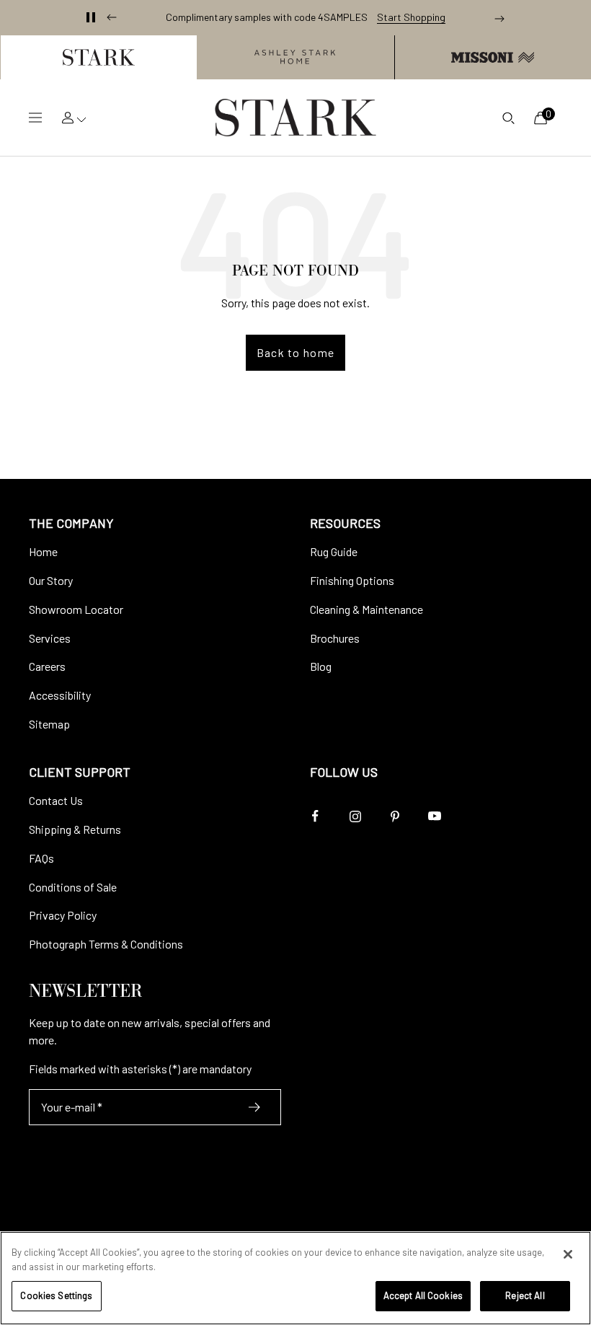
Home (43, 551)
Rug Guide (333, 551)
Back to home (295, 352)
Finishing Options (352, 580)
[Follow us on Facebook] (315, 816)
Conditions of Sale (73, 887)
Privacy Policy (63, 915)
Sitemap (49, 724)
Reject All (524, 1295)
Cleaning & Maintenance (366, 609)
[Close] (568, 1254)
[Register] (255, 1107)
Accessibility (60, 695)
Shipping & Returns (75, 829)
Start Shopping (411, 17)
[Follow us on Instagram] (355, 816)
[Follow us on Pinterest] (394, 816)
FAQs (41, 858)
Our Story (51, 580)
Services (50, 638)
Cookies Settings (56, 1295)
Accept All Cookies (423, 1295)
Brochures (335, 638)
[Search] (508, 117)
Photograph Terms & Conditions (106, 944)
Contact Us (56, 800)
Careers (47, 666)
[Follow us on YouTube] (434, 816)
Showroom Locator (76, 609)
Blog (321, 666)
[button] (98, 57)
